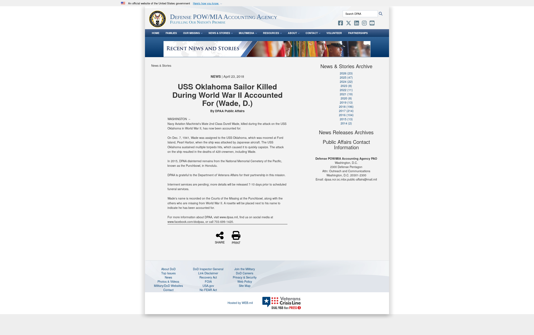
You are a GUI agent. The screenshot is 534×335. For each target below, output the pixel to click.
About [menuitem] (292, 33)
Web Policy (244, 281)
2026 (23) (346, 73)
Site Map (245, 286)
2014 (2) (346, 123)
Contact (168, 290)
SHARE (220, 242)
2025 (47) (346, 77)
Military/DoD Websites (168, 286)
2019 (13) (346, 102)
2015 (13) (346, 119)
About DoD (168, 269)
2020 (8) (346, 98)
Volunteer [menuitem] (334, 33)
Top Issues (168, 273)
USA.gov (208, 286)
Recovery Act (208, 277)
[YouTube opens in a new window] (372, 24)
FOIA (208, 281)
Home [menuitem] (155, 33)
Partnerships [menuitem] (358, 33)
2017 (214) (346, 111)
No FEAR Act (208, 290)
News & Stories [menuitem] (219, 33)
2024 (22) (346, 81)
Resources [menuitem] (271, 33)
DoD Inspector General (208, 269)
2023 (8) (346, 86)
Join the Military (244, 269)
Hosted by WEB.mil (240, 303)
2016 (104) (346, 115)
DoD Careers (244, 273)
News (168, 277)
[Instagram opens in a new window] (364, 24)
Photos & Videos (168, 281)
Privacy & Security (245, 277)
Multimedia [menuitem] (246, 33)
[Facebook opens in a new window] (340, 24)
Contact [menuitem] (312, 33)
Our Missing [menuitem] (191, 33)
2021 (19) (346, 94)
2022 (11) (346, 90)
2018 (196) (346, 106)
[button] (208, 3)
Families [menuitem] (171, 33)
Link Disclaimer (208, 273)
